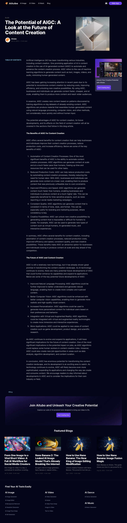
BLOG (7, 18)
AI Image (23, 3)
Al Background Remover (12, 504)
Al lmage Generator (11, 496)
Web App (115, 3)
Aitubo (14, 39)
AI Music (41, 3)
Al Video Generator (50, 496)
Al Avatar (47, 500)
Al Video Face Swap (51, 504)
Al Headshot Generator (12, 507)
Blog (48, 3)
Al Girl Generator (10, 514)
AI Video (32, 3)
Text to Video (49, 511)
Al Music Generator (90, 507)
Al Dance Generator (91, 496)
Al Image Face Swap (11, 511)
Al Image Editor (9, 500)
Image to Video (49, 507)
